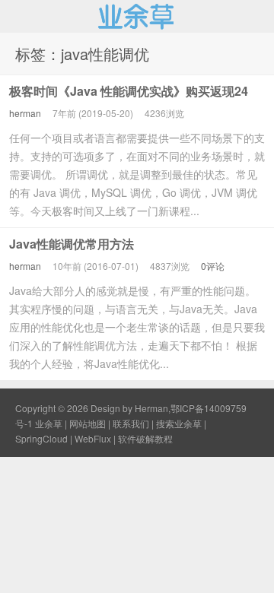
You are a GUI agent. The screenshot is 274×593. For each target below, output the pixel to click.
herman (25, 112)
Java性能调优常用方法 (71, 243)
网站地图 (87, 423)
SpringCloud (41, 438)
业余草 (137, 16)
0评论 (213, 265)
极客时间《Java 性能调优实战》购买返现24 (128, 91)
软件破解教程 (145, 438)
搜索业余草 (179, 423)
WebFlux (93, 438)
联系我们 (131, 423)
